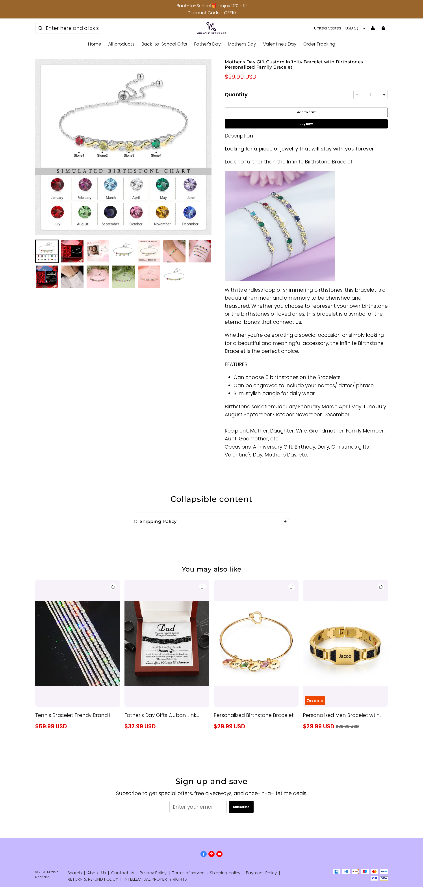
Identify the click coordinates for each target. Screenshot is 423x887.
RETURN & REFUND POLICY (93, 879)
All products (121, 44)
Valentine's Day (279, 44)
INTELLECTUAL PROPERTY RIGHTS (155, 879)
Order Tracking (319, 44)
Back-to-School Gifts (164, 44)
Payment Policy (261, 873)
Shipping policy (225, 873)
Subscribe (241, 807)
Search (75, 873)
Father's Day (207, 44)
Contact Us (122, 873)
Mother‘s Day (242, 44)
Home (94, 44)
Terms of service (188, 873)
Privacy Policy (153, 873)
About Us (96, 873)
